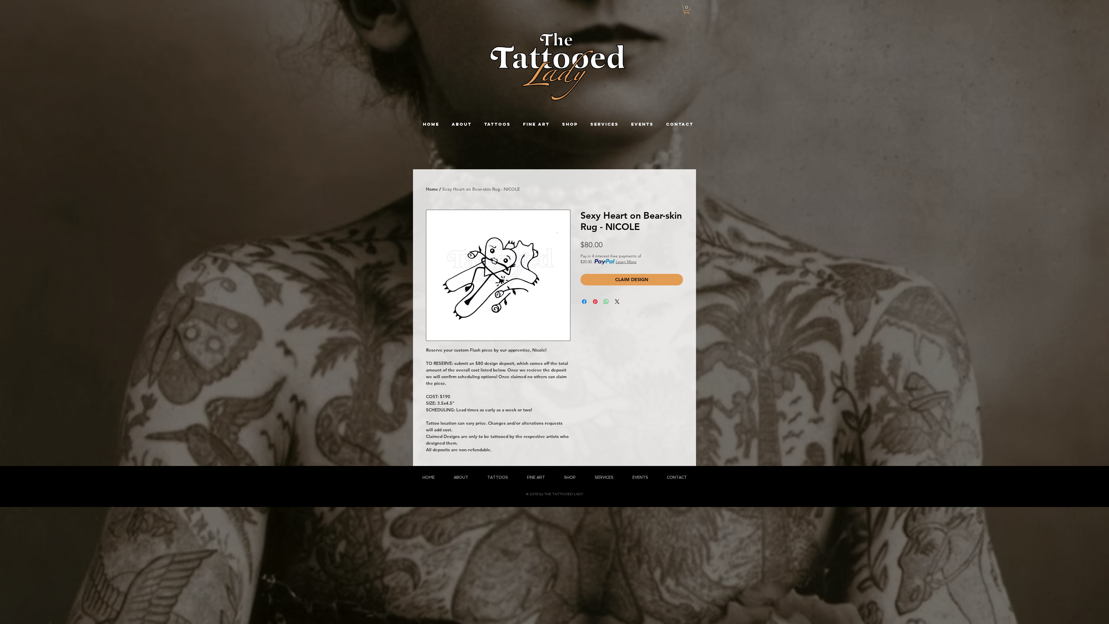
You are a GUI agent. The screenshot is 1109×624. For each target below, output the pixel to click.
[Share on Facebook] (584, 301)
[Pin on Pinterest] (595, 301)
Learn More (626, 261)
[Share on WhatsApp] (606, 301)
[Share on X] (617, 301)
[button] (687, 9)
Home (432, 189)
